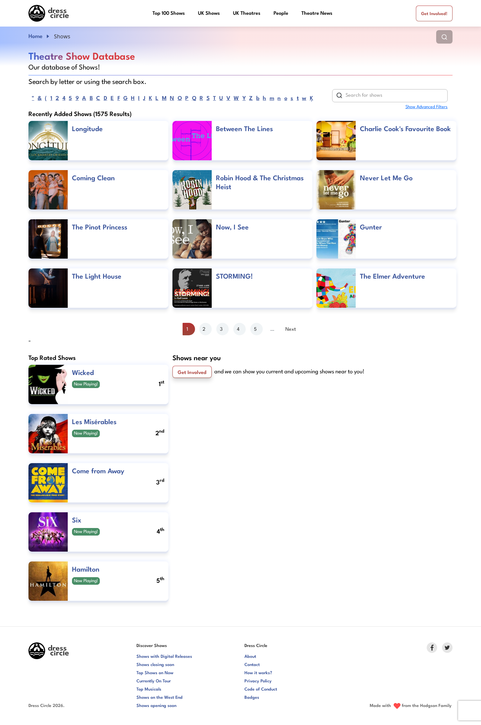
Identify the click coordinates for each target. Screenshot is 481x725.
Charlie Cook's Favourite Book (405, 129)
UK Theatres (246, 13)
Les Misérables (94, 422)
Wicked (83, 373)
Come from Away (98, 471)
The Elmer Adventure (392, 277)
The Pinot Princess (99, 228)
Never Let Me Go (386, 178)
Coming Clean (93, 178)
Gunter (371, 228)
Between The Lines (244, 129)
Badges (251, 698)
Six (76, 521)
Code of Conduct (260, 689)
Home (35, 36)
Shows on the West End (159, 698)
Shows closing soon (155, 665)
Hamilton (85, 570)
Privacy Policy (258, 681)
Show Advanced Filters (426, 107)
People (281, 13)
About (250, 657)
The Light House (96, 277)
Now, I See (232, 228)
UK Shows (209, 13)
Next (290, 329)
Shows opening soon (156, 706)
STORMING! (234, 277)
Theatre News (316, 13)
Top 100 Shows (168, 13)
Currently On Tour (153, 681)
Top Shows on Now (154, 673)
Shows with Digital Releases (164, 657)
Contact (252, 665)
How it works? (258, 673)
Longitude (87, 129)
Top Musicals (148, 689)
